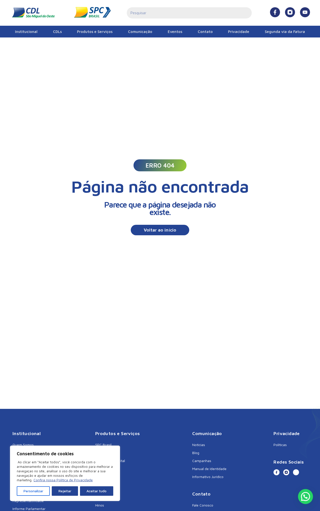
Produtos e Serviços (94, 31)
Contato (205, 31)
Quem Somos (23, 445)
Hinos (99, 505)
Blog (195, 453)
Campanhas (201, 461)
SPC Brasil (103, 445)
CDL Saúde (103, 453)
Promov (101, 469)
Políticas (280, 445)
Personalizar (33, 491)
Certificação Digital (110, 461)
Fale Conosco (202, 505)
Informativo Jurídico (208, 477)
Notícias (198, 445)
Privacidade (238, 31)
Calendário (103, 497)
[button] (160, 165)
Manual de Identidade (209, 469)
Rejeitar (64, 491)
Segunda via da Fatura (285, 31)
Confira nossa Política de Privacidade (63, 480)
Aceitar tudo (96, 491)
